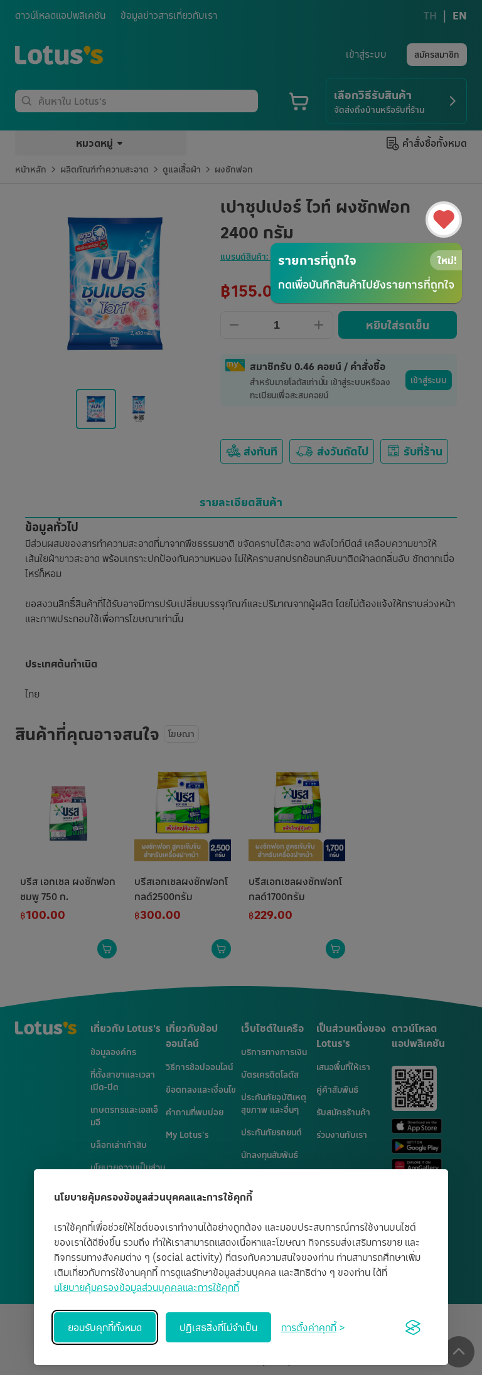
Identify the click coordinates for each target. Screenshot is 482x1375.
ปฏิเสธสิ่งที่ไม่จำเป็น (218, 1327)
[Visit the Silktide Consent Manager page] (413, 1327)
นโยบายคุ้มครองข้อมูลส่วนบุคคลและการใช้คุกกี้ (146, 1287)
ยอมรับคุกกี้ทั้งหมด (105, 1327)
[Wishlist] (443, 219)
